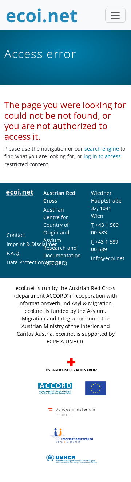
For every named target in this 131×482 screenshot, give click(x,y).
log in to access (102, 156)
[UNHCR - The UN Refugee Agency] (71, 458)
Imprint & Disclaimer (32, 244)
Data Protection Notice (34, 262)
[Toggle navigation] (115, 15)
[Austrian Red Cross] (71, 364)
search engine (101, 148)
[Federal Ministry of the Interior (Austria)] (71, 411)
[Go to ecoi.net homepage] (41, 15)
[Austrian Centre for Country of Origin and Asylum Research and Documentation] (55, 387)
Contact (16, 235)
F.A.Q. (14, 253)
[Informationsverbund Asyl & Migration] (71, 435)
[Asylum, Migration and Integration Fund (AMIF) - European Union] (95, 387)
